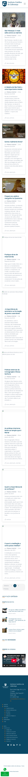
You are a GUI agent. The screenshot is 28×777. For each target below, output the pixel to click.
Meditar (6, 717)
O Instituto (7, 728)
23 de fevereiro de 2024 (13, 36)
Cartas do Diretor (11, 733)
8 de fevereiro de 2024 (12, 260)
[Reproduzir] (4, 665)
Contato (8, 741)
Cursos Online (10, 708)
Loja (5, 721)
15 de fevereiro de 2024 (13, 202)
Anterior (6, 586)
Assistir (6, 704)
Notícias (12, 118)
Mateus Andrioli (12, 35)
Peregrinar (7, 719)
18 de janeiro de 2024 (13, 493)
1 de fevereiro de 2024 (12, 377)
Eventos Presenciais (11, 710)
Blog (8, 118)
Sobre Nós (9, 730)
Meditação (12, 172)
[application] (14, 660)
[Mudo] (21, 665)
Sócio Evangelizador (11, 735)
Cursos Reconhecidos (12, 737)
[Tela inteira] (23, 665)
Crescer (6, 706)
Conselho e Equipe (11, 731)
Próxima (6, 589)
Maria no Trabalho (11, 716)
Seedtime (18, 463)
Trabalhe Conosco (11, 739)
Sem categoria (10, 63)
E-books (8, 714)
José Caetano (13, 613)
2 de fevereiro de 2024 (12, 317)
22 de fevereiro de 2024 (13, 93)
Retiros (8, 712)
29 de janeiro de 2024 (13, 436)
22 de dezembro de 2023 (13, 549)
